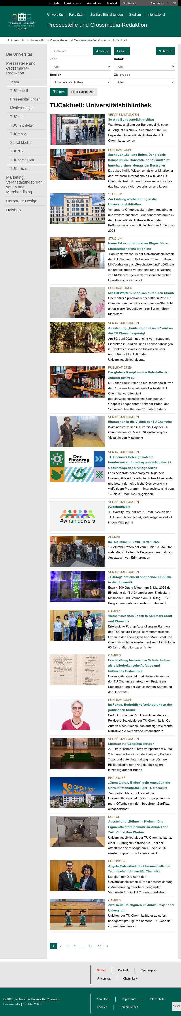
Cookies (102, 1007)
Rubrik (119, 59)
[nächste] (108, 946)
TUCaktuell (19, 91)
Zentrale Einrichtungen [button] (106, 14)
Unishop (13, 210)
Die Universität (19, 54)
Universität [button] (55, 14)
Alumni (114, 537)
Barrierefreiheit (129, 1007)
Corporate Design (21, 201)
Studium (115, 194)
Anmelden (94, 3)
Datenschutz (157, 999)
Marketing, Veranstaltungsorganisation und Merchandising (24, 184)
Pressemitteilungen (25, 99)
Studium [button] (135, 14)
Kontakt (111, 3)
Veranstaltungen (123, 114)
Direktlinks (71, 3)
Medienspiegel (21, 108)
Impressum (129, 999)
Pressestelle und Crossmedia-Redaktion (21, 68)
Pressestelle (11, 1004)
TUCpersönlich (22, 160)
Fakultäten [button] (76, 14)
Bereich (55, 74)
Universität (104, 978)
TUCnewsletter (22, 125)
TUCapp (17, 117)
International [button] (156, 14)
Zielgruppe (122, 74)
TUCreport (18, 134)
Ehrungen (117, 777)
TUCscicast (19, 169)
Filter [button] (121, 51)
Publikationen (120, 150)
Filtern (60, 91)
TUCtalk (16, 151)
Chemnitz (129, 978)
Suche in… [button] (159, 3)
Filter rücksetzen (82, 91)
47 (99, 946)
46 (90, 946)
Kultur (114, 817)
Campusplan (148, 970)
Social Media (20, 142)
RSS (166, 51)
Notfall (101, 970)
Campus (114, 611)
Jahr (53, 59)
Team (14, 82)
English (54, 3)
